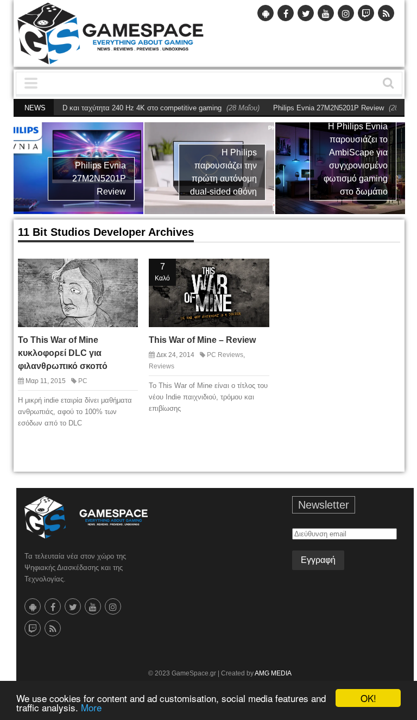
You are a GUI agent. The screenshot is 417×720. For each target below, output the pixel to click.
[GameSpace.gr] (86, 517)
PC (82, 381)
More (91, 707)
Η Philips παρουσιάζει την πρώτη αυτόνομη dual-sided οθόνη (223, 172)
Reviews (161, 366)
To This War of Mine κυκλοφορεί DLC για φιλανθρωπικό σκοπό (63, 353)
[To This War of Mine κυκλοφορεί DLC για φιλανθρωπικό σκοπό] (123, 272)
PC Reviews (225, 355)
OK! (368, 698)
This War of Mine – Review (202, 340)
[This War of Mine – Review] (255, 272)
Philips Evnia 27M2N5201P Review (315, 108)
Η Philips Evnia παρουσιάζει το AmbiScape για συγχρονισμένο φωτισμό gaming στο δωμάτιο (356, 159)
